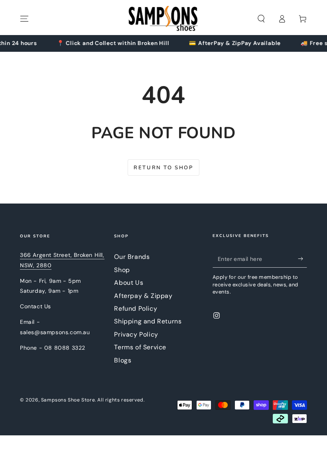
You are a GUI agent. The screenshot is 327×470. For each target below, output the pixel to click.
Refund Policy (135, 308)
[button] (261, 18)
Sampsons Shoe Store (68, 400)
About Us (128, 282)
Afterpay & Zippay (143, 296)
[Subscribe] (302, 258)
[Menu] (24, 18)
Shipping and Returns (147, 321)
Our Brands (132, 257)
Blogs (122, 360)
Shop (122, 270)
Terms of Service (140, 347)
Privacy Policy (136, 334)
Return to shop (163, 167)
